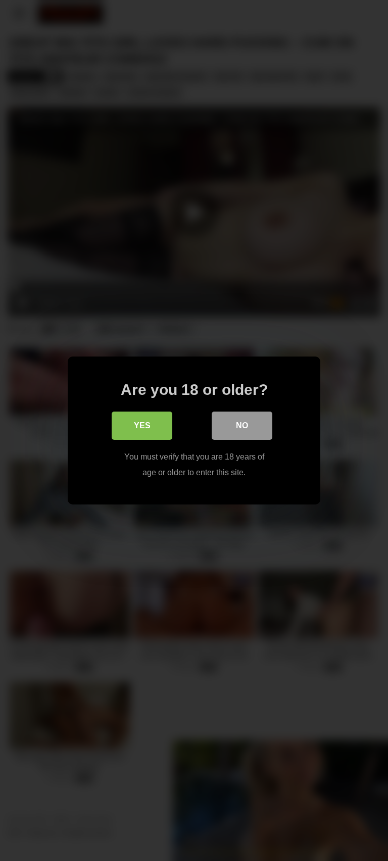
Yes (142, 425)
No (242, 425)
